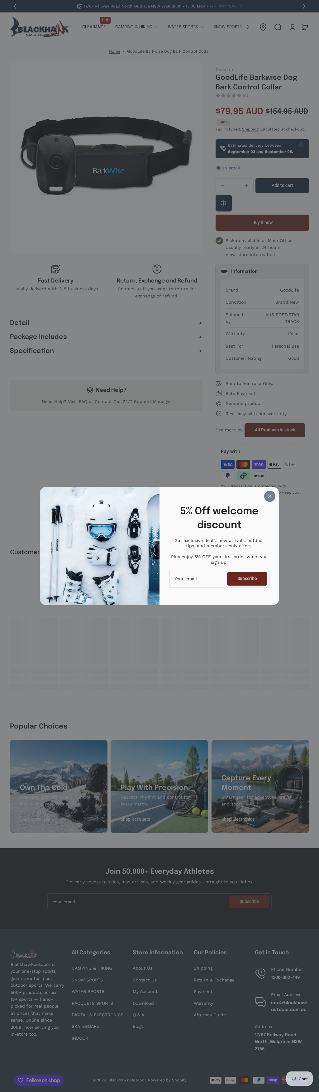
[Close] (269, 496)
